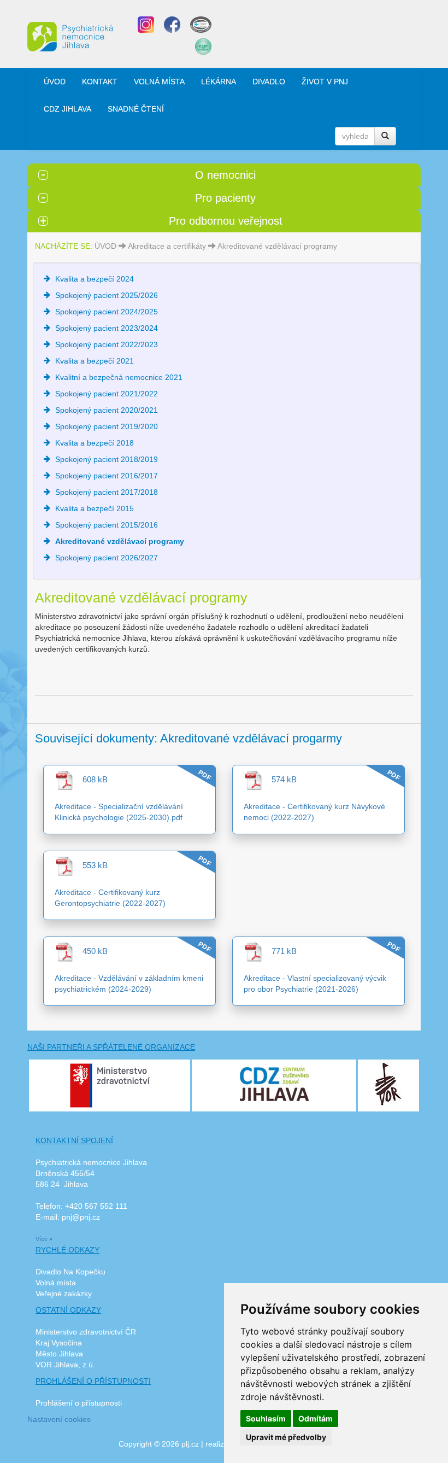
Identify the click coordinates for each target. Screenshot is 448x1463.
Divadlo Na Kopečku (70, 1271)
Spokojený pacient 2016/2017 (106, 475)
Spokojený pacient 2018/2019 (106, 459)
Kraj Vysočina (59, 1342)
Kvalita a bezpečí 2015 (94, 508)
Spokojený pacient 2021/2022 (106, 393)
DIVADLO (268, 81)
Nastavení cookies (59, 1419)
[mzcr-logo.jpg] (110, 1084)
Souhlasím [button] (266, 1418)
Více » (44, 1239)
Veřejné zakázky (64, 1293)
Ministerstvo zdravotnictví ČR (86, 1331)
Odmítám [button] (315, 1418)
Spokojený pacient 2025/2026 (106, 295)
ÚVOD (55, 81)
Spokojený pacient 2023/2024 (106, 328)
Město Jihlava (59, 1353)
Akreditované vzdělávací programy (277, 246)
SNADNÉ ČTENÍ (136, 108)
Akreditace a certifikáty (167, 246)
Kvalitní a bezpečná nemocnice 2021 (118, 377)
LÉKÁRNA (218, 81)
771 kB (280, 951)
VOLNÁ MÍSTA (159, 81)
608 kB (91, 779)
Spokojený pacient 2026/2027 (106, 557)
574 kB (280, 779)
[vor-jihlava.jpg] (388, 1083)
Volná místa (56, 1282)
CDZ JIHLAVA (67, 108)
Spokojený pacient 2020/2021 (106, 410)
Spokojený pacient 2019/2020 (106, 426)
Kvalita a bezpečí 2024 (94, 278)
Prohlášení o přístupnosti (79, 1402)
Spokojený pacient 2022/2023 (106, 344)
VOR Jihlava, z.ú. (65, 1364)
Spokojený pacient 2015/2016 (106, 524)
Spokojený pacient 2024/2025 (106, 311)
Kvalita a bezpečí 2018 (94, 442)
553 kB (91, 865)
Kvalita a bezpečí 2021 (94, 360)
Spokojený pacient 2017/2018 (106, 492)
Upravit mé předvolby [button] (286, 1437)
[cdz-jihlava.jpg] (274, 1082)
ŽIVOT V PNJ (325, 81)
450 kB (91, 951)
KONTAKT (99, 81)
